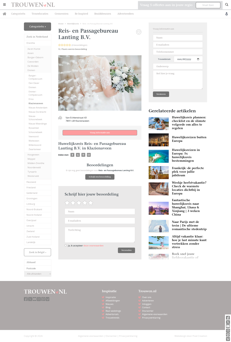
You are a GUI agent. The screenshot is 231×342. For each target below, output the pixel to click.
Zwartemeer (35, 149)
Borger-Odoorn (35, 57)
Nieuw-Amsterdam (38, 107)
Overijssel (31, 220)
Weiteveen (34, 140)
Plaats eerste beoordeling (74, 49)
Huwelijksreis (73, 24)
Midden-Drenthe (36, 163)
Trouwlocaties (40, 13)
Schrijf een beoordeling (100, 177)
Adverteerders (126, 13)
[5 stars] (91, 202)
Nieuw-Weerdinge (38, 123)
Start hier (208, 5)
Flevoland (31, 182)
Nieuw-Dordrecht (37, 111)
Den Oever (34, 83)
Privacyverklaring (151, 317)
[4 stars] (85, 202)
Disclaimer (147, 310)
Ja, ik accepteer (85, 245)
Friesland (31, 187)
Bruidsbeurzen (102, 13)
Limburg (30, 203)
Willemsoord (35, 145)
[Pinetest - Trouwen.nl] (228, 335)
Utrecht (30, 225)
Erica (31, 99)
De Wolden (33, 66)
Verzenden (126, 250)
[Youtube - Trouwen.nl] (228, 326)
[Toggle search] (227, 5)
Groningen (31, 198)
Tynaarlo (32, 171)
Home (60, 24)
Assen (31, 53)
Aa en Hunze (34, 48)
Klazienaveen (36, 103)
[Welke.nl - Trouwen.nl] (228, 339)
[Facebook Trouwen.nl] (228, 318)
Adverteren (148, 300)
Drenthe (30, 43)
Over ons (146, 297)
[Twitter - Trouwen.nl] (228, 322)
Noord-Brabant (34, 209)
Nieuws (109, 304)
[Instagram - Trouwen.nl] (228, 331)
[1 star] (68, 202)
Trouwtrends (112, 317)
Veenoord (33, 136)
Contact (146, 307)
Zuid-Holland (32, 236)
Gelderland (31, 192)
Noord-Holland (34, 214)
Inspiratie (111, 297)
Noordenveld (34, 167)
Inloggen (146, 304)
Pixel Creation (199, 335)
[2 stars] (73, 202)
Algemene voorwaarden (154, 314)
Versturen (161, 94)
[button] (4, 4)
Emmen (31, 70)
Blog (108, 307)
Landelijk (30, 242)
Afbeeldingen (113, 300)
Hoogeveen (33, 154)
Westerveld (33, 176)
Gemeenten (61, 13)
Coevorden (33, 61)
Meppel (31, 158)
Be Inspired (81, 13)
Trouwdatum (164, 59)
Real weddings (113, 310)
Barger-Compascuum (35, 77)
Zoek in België (37, 252)
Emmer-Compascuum (35, 93)
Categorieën (18, 13)
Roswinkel (34, 127)
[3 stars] (79, 202)
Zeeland (30, 231)
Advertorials (112, 314)
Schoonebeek (35, 132)
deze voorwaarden (93, 245)
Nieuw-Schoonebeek (35, 118)
